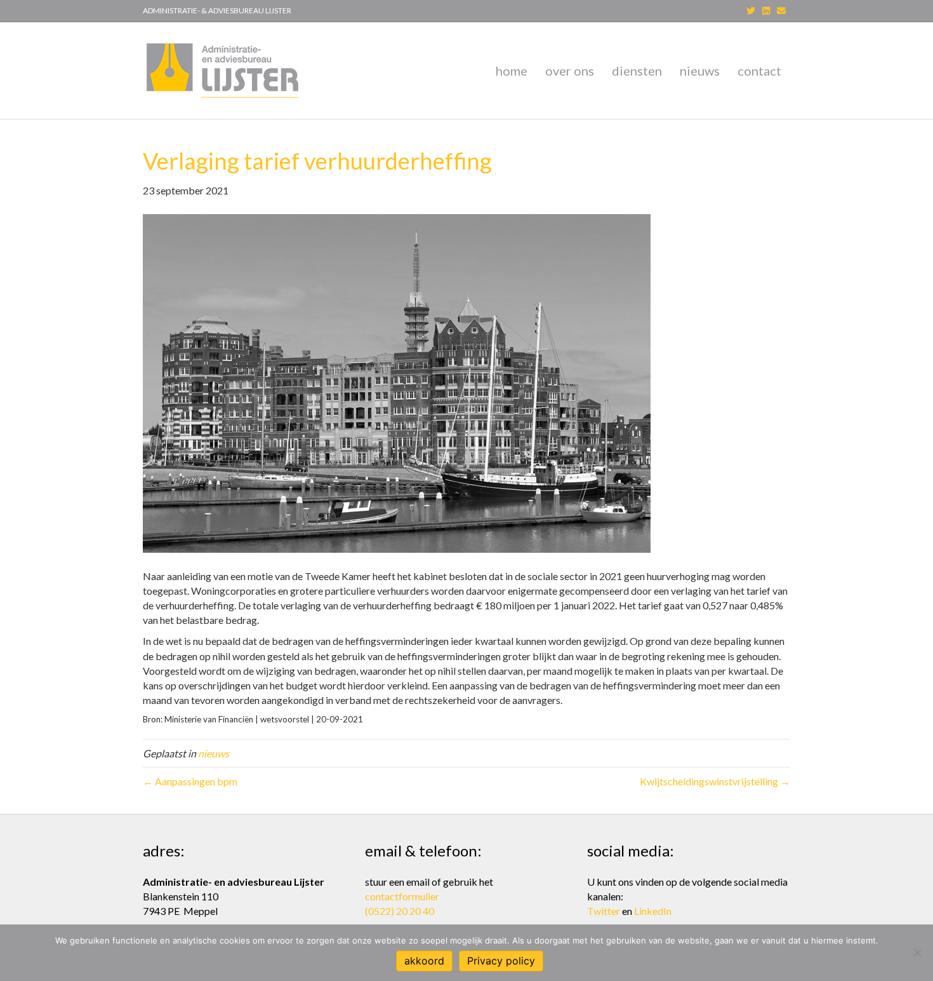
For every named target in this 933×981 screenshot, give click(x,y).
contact (759, 70)
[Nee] (917, 952)
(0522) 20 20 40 (399, 911)
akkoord (424, 960)
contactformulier (402, 896)
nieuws (700, 70)
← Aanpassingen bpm (190, 781)
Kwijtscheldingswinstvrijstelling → (715, 781)
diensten (637, 70)
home (511, 70)
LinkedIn (653, 911)
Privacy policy (501, 960)
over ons (569, 70)
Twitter (603, 911)
